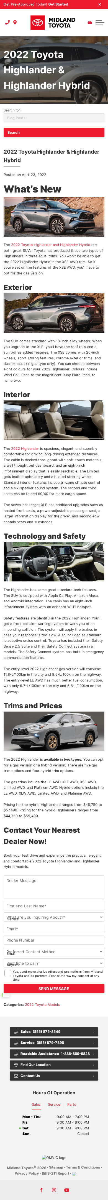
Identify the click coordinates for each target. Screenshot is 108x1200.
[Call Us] (8, 22)
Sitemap (56, 1167)
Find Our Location (35, 1065)
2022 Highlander (25, 449)
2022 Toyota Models (42, 1005)
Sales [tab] (36, 1104)
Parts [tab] (71, 1104)
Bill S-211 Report (55, 1173)
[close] (100, 4)
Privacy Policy (27, 1173)
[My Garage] (90, 22)
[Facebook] (41, 1190)
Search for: (12, 110)
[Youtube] (66, 1190)
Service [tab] (54, 1104)
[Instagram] (54, 1190)
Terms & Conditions (83, 1167)
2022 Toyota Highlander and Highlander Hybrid (50, 245)
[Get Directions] (15, 22)
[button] (100, 22)
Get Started (58, 4)
